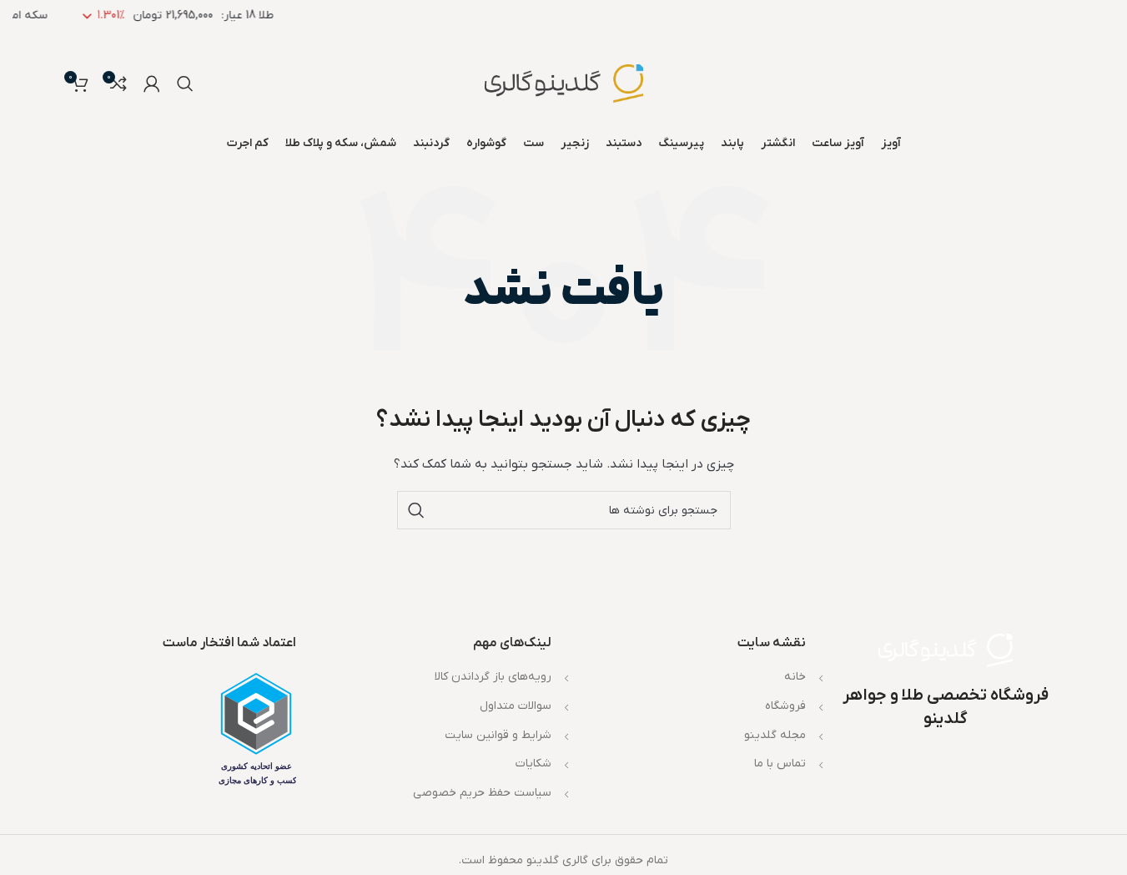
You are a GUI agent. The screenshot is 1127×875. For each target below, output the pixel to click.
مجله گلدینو (775, 735)
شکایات (533, 763)
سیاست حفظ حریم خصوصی (482, 793)
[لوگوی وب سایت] (564, 83)
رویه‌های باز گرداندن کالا (493, 677)
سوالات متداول (515, 706)
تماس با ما (780, 763)
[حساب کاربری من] (152, 83)
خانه (795, 677)
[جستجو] (185, 83)
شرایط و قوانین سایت (498, 735)
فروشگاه (785, 706)
